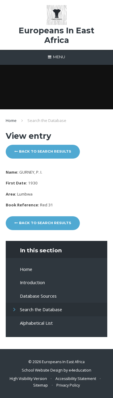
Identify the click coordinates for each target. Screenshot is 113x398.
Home (11, 120)
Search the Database (46, 120)
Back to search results (44, 151)
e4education (80, 370)
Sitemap (40, 385)
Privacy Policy (68, 385)
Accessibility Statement (75, 378)
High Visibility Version (28, 378)
